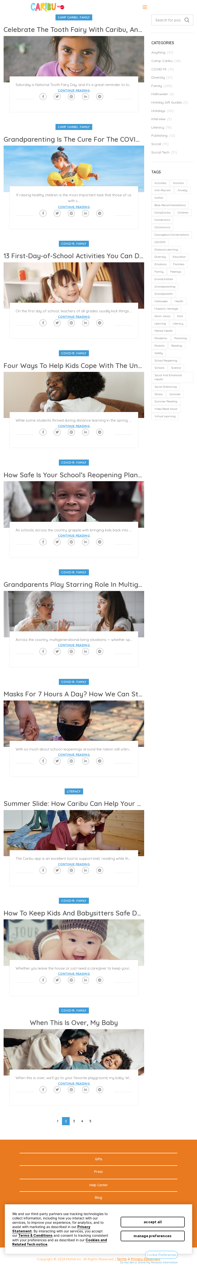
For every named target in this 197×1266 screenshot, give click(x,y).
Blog (98, 1197)
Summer (175, 394)
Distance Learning (166, 249)
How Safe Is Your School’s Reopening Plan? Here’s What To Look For (74, 475)
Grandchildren (163, 279)
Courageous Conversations (171, 234)
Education (179, 256)
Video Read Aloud (165, 409)
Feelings (175, 271)
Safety (158, 353)
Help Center (98, 1185)
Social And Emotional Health (168, 377)
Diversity (158, 77)
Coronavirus (162, 227)
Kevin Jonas (162, 316)
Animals (178, 183)
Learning (160, 323)
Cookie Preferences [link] (161, 1255)
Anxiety (182, 190)
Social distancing (165, 386)
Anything (158, 52)
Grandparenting (164, 286)
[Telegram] (99, 96)
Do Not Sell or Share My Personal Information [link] (149, 1262)
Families (178, 264)
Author (158, 197)
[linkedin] (85, 96)
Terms (122, 1259)
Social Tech (160, 152)
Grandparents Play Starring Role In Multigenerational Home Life (74, 584)
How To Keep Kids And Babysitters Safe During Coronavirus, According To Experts (74, 913)
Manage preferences (153, 1236)
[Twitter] (57, 96)
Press (98, 1171)
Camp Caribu (68, 17)
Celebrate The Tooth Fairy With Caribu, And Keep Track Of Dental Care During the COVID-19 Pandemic (74, 29)
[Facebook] (43, 96)
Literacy (73, 791)
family (159, 271)
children (183, 212)
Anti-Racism (162, 190)
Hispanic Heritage (166, 308)
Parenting (180, 338)
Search (187, 19)
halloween (161, 301)
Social (156, 144)
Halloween (159, 94)
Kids (180, 316)
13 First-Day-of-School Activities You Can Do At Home (74, 256)
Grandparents (163, 293)
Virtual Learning (165, 416)
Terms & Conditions (35, 1235)
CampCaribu (162, 212)
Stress (158, 394)
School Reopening (165, 360)
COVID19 (160, 242)
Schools (159, 367)
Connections (162, 219)
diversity (160, 256)
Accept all (153, 1222)
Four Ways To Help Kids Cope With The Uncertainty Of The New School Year (74, 366)
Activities (160, 183)
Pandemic (160, 338)
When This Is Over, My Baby (74, 1023)
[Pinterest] (71, 96)
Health (179, 301)
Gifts (98, 1159)
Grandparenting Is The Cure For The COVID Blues (74, 139)
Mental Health (163, 330)
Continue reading (74, 90)
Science (176, 367)
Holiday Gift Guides (166, 102)
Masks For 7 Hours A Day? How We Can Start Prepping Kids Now (74, 694)
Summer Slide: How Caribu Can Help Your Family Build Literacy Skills (74, 803)
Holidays (158, 111)
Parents (159, 345)
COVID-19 (67, 244)
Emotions (160, 264)
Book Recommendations (170, 205)
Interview (158, 119)
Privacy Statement (145, 1259)
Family (85, 17)
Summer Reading (165, 401)
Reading (176, 345)
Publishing (159, 135)
